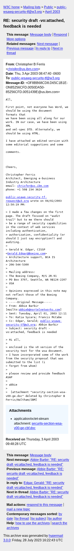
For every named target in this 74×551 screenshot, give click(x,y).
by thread (22, 518)
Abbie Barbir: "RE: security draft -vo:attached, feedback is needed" (35, 473)
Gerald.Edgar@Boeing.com (26, 253)
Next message (47, 44)
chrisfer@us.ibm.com (23, 69)
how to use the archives (32, 523)
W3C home (11, 7)
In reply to (43, 48)
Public (48, 7)
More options (16, 39)
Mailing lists (31, 7)
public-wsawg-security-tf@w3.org (35, 78)
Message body (40, 34)
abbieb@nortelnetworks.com (39, 309)
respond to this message (44, 504)
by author (55, 518)
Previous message (20, 48)
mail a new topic (18, 509)
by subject (38, 518)
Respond (60, 34)
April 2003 (52, 11)
